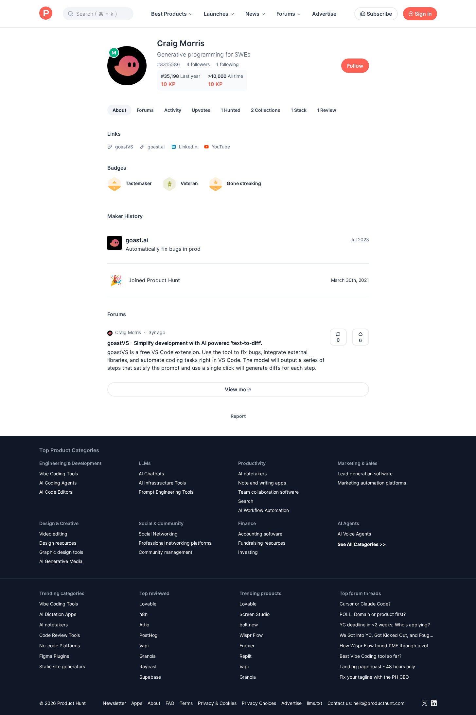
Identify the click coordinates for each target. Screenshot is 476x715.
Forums (285, 13)
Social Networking (158, 533)
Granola (147, 656)
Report (238, 416)
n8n (143, 614)
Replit (245, 656)
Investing (248, 552)
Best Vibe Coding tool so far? (370, 656)
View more (238, 389)
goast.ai (137, 240)
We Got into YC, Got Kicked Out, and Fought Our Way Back (387, 635)
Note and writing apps (262, 482)
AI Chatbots (151, 473)
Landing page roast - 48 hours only (377, 666)
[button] (110, 332)
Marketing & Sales (358, 463)
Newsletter (114, 703)
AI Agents (348, 523)
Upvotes (201, 110)
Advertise (324, 13)
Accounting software (260, 533)
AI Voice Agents (354, 533)
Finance (247, 523)
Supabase (150, 677)
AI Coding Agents (58, 482)
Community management (165, 552)
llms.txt (314, 703)
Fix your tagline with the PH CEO (374, 677)
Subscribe (379, 13)
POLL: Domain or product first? (373, 614)
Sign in (423, 13)
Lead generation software (365, 473)
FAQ (170, 703)
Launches (216, 13)
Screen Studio (254, 614)
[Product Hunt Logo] (45, 14)
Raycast (148, 666)
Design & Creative (59, 523)
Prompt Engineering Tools (166, 492)
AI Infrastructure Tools (162, 482)
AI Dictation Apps (57, 614)
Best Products (169, 13)
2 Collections (265, 110)
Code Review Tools (59, 635)
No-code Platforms (59, 645)
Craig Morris (128, 332)
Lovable (147, 603)
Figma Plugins (54, 656)
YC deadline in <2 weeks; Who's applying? (385, 624)
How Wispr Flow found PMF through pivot (384, 645)
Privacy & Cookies (217, 703)
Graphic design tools (61, 552)
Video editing (53, 533)
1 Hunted (230, 110)
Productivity (252, 463)
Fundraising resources (261, 543)
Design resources (57, 543)
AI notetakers (252, 473)
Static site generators (62, 666)
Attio (144, 624)
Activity (172, 110)
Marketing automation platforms (372, 482)
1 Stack (299, 110)
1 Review (326, 110)
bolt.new (248, 624)
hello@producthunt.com (378, 703)
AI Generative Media (60, 561)
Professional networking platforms (175, 543)
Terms (186, 703)
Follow (355, 65)
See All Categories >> (362, 544)
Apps (136, 703)
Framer (247, 645)
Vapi (144, 645)
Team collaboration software (268, 492)
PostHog (148, 635)
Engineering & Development (70, 463)
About (119, 110)
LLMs (145, 463)
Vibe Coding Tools (58, 473)
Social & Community (161, 523)
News (252, 13)
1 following (227, 64)
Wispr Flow (251, 635)
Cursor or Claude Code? (365, 603)
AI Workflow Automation (263, 510)
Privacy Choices (259, 703)
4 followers (198, 64)
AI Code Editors (55, 492)
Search (245, 501)
